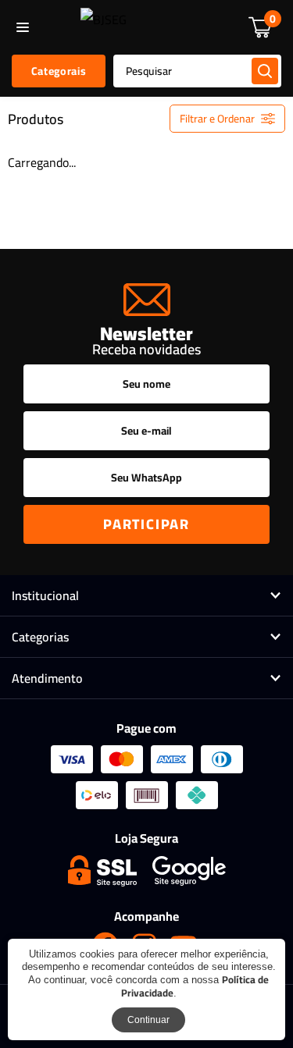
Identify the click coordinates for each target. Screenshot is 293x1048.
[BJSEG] (103, 27)
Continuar (148, 1019)
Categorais (58, 71)
